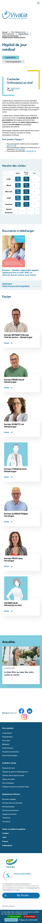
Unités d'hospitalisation (10, 36)
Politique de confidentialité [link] (28, 920)
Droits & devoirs (7, 748)
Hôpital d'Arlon (23, 34)
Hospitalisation (7, 737)
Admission (7, 284)
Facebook (21, 711)
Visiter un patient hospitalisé (13, 829)
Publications (7, 846)
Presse (5, 841)
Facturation (6, 740)
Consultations (7, 733)
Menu (38, 3)
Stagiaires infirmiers (9, 814)
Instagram (24, 717)
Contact (5, 833)
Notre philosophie (8, 807)
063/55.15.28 (11, 146)
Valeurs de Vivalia (8, 779)
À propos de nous (8, 768)
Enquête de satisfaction (10, 752)
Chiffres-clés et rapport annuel (13, 775)
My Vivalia (23, 895)
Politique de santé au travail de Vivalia (15, 787)
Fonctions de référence (10, 810)
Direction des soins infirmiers (12, 803)
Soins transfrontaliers (10, 755)
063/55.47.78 (31, 151)
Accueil (4, 32)
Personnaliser (11, 920)
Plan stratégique (8, 783)
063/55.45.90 (20, 149)
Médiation (5, 744)
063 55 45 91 (15, 88)
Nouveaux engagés (9, 799)
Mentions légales (8, 906)
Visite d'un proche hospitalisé (15, 286)
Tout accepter (14, 917)
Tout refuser (30, 917)
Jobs (4, 837)
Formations (6, 821)
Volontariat (6, 818)
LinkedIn (29, 711)
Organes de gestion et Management (15, 772)
